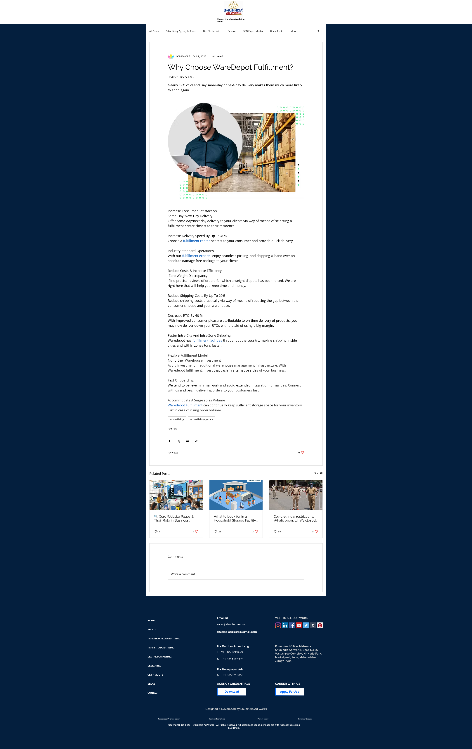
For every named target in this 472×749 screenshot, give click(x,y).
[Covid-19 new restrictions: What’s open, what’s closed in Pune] (295, 495)
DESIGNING (154, 665)
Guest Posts (276, 31)
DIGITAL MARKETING (159, 656)
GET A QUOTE (155, 674)
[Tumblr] (313, 625)
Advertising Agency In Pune (181, 31)
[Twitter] (306, 625)
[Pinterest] (320, 625)
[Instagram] (278, 625)
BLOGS (151, 683)
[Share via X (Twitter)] (178, 441)
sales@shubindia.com (231, 624)
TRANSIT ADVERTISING (161, 647)
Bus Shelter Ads (211, 31)
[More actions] (302, 56)
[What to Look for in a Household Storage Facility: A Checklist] (236, 495)
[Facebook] (292, 625)
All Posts (154, 31)
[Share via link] (196, 441)
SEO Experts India (253, 31)
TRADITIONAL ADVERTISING (164, 638)
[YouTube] (299, 625)
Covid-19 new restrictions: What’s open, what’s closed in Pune (295, 518)
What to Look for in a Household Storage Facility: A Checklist (235, 518)
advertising (177, 419)
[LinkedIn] (285, 625)
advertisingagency (201, 419)
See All (318, 473)
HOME (151, 620)
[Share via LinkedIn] (187, 441)
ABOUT (152, 629)
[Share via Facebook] (169, 441)
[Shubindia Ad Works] (176, 495)
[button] (318, 31)
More (293, 31)
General (232, 31)
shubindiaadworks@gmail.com (237, 632)
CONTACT (153, 692)
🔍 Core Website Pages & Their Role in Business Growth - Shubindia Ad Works (174, 518)
